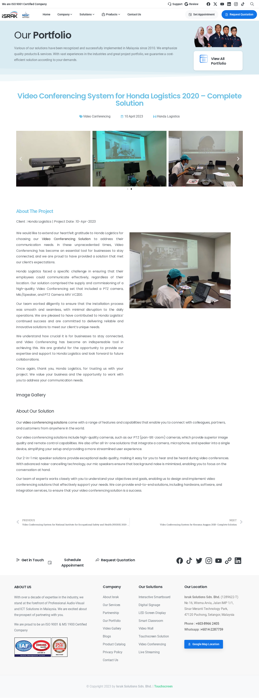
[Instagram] (236, 4)
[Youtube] (218, 560)
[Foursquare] (228, 560)
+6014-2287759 (212, 629)
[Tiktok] (189, 560)
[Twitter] (199, 560)
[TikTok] (243, 4)
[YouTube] (222, 4)
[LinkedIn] (229, 4)
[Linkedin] (238, 560)
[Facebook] (208, 4)
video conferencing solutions (45, 422)
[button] (20, 158)
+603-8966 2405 (207, 623)
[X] (215, 4)
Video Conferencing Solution (66, 239)
